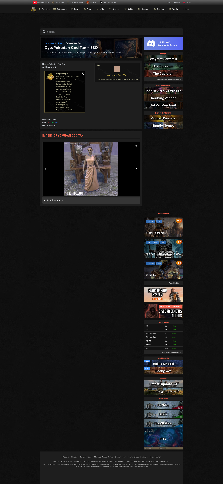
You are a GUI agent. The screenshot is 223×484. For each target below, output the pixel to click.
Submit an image (55, 200)
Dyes (60, 43)
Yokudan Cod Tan (117, 75)
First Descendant (109, 2)
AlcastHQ (93, 2)
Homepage (49, 43)
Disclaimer (156, 457)
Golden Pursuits (41, 2)
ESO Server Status (76, 2)
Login (169, 2)
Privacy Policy (86, 457)
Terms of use (133, 457)
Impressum (121, 457)
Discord (65, 457)
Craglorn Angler (62, 74)
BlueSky (74, 457)
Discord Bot (59, 2)
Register (177, 2)
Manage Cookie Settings (104, 457)
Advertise (145, 457)
